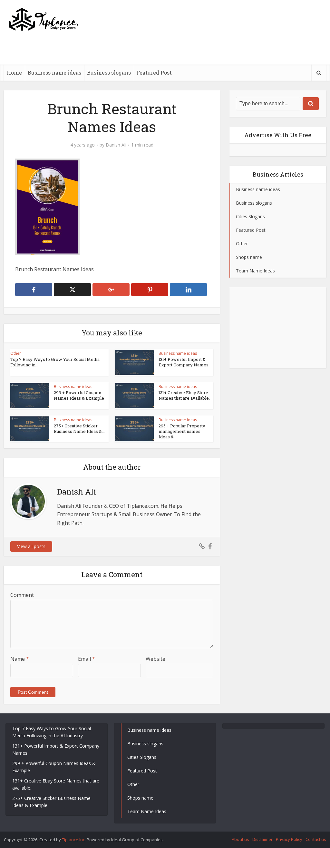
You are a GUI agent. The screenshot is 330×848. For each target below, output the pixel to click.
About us (240, 839)
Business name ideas (54, 72)
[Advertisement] (209, 63)
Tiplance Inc (73, 840)
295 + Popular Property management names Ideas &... (182, 431)
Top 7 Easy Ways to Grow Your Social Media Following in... (55, 362)
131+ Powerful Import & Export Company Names (184, 362)
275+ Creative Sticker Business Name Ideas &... (79, 428)
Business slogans (109, 72)
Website (155, 658)
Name (19, 658)
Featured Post (154, 72)
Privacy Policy (289, 839)
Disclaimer (262, 839)
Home (14, 72)
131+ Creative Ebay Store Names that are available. (184, 395)
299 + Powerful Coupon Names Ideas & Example (79, 395)
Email (86, 658)
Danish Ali (116, 145)
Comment (22, 594)
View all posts (31, 546)
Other (15, 353)
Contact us (316, 839)
